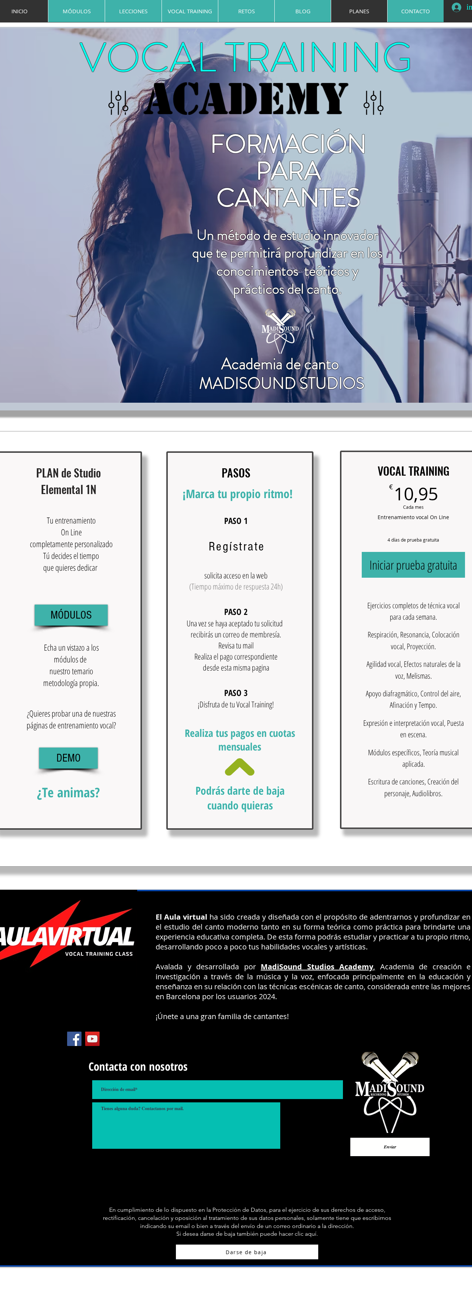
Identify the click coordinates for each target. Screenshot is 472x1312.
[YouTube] (92, 1039)
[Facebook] (74, 1039)
